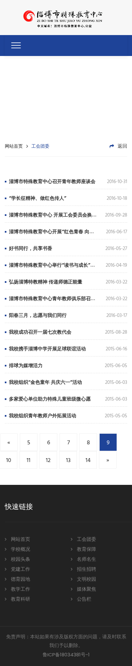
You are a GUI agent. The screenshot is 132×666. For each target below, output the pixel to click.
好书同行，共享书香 (30, 249)
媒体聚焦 (86, 589)
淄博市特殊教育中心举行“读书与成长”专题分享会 (61, 265)
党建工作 (20, 569)
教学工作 (20, 589)
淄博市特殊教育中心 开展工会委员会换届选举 (57, 215)
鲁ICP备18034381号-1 (66, 654)
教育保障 (86, 549)
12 (48, 460)
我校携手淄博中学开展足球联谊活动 (47, 349)
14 (88, 460)
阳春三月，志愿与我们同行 (38, 315)
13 (68, 460)
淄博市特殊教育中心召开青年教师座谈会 (52, 182)
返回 (121, 146)
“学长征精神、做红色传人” (37, 198)
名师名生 (86, 559)
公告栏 (83, 599)
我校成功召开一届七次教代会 (40, 332)
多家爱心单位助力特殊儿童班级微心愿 (50, 399)
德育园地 (20, 579)
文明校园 (86, 579)
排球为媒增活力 (26, 366)
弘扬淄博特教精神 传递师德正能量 (45, 282)
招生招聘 (86, 569)
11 (28, 460)
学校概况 (20, 549)
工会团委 (86, 539)
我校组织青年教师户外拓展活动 (42, 416)
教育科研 (20, 599)
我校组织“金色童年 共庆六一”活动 (45, 382)
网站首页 (14, 146)
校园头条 (20, 559)
